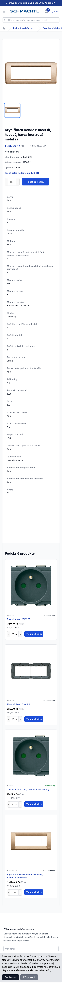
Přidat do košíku (35, 181)
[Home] (3, 28)
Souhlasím (10, 977)
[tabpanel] (31, 73)
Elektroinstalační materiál (24, 28)
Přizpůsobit (29, 977)
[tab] (12, 110)
